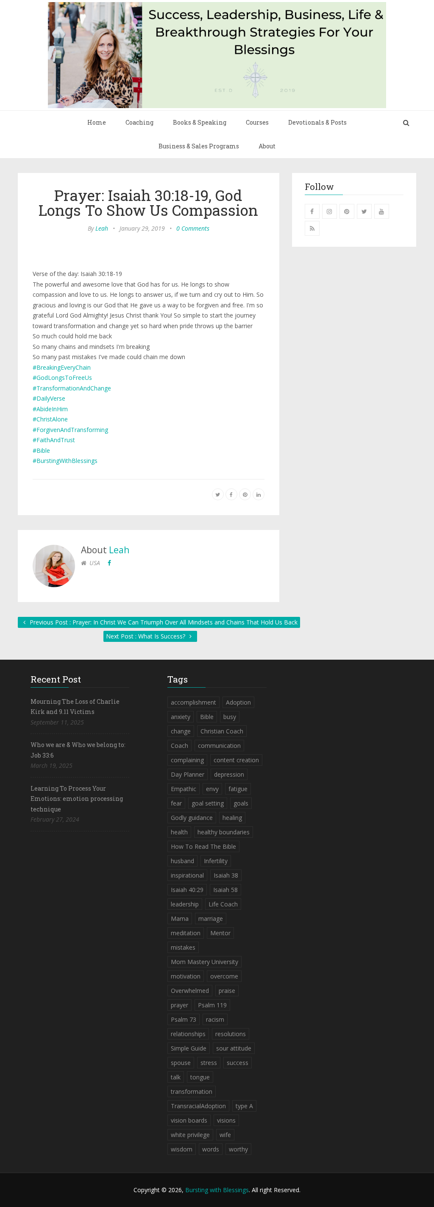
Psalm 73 (183, 1019)
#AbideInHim (50, 409)
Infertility (216, 861)
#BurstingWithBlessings (65, 461)
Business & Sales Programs (199, 146)
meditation (185, 933)
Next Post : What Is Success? (146, 636)
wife (225, 1135)
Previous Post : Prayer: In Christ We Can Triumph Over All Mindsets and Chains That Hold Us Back (163, 622)
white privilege (190, 1135)
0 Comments (192, 228)
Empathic (183, 789)
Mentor (220, 933)
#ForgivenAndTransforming (70, 430)
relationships (188, 1034)
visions (226, 1120)
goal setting (208, 803)
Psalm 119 (212, 1005)
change (181, 731)
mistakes (183, 947)
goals (241, 803)
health (179, 832)
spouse (181, 1063)
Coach (179, 745)
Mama (180, 918)
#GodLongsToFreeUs (62, 378)
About (267, 146)
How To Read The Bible (203, 846)
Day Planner (187, 774)
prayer (179, 1005)
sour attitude (233, 1048)
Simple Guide (188, 1048)
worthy (238, 1149)
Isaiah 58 (225, 890)
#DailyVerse (49, 398)
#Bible (41, 450)
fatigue (238, 789)
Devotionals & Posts (317, 122)
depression (229, 774)
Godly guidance (192, 818)
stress (208, 1063)
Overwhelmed (190, 991)
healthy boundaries (224, 832)
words (210, 1149)
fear (176, 803)
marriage (210, 918)
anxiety (180, 717)
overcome (224, 976)
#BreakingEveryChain (62, 367)
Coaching (139, 122)
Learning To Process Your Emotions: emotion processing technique (77, 798)
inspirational (187, 875)
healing (232, 818)
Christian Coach (221, 731)
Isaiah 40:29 (187, 890)
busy (229, 717)
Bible (207, 717)
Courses (257, 122)
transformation (191, 1091)
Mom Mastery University (204, 962)
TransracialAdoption (198, 1106)
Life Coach (223, 904)
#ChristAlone (50, 419)
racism (215, 1019)
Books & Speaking (199, 122)
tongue (200, 1077)
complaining (187, 760)
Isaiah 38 (226, 875)
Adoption (238, 702)
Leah (101, 228)
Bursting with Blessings (217, 1190)
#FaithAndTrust (54, 440)
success (237, 1063)
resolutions (230, 1034)
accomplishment (193, 702)
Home (96, 122)
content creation (236, 760)
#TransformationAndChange (72, 388)
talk (176, 1077)
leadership (185, 904)
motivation (185, 976)
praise (227, 991)
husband (182, 861)
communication (219, 745)
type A (244, 1106)
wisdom (181, 1149)
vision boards (189, 1120)
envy (212, 789)
